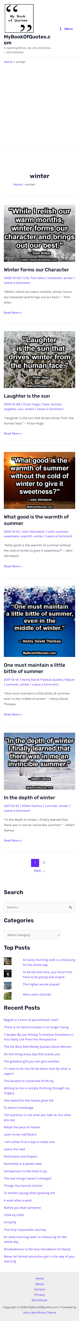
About (39, 1284)
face (46, 404)
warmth (26, 536)
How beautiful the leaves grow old (28, 1100)
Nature (70, 679)
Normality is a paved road (22, 1164)
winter (68, 278)
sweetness (12, 536)
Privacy (39, 1295)
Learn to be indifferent (20, 1134)
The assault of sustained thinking (28, 1081)
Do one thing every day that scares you (32, 1054)
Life (26, 278)
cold (51, 531)
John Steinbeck (33, 531)
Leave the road (14, 1149)
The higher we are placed (41, 984)
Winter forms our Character (36, 270)
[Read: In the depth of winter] (39, 761)
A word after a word (18, 1200)
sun (20, 409)
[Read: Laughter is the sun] (39, 359)
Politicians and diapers (21, 1156)
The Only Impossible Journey (25, 1229)
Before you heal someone (22, 1207)
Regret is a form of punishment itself (31, 1020)
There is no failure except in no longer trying (36, 1027)
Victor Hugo (31, 404)
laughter (10, 409)
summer (61, 531)
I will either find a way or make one (29, 1142)
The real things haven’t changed (27, 1178)
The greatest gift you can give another (31, 1061)
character (55, 278)
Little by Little (14, 1215)
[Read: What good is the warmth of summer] (39, 480)
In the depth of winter (29, 798)
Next (39, 870)
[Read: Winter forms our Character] (39, 233)
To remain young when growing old (29, 1193)
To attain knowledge (18, 1107)
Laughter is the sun (27, 396)
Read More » (13, 312)
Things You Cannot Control (23, 1186)
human (56, 404)
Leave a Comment (17, 283)
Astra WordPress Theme (39, 1312)
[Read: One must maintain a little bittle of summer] (39, 620)
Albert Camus (32, 806)
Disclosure (39, 1300)
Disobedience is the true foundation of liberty (37, 1249)
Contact (39, 1289)
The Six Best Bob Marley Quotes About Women (38, 1046)
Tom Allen (37, 278)
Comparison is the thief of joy (25, 1171)
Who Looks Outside (37, 994)
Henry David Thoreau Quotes (42, 679)
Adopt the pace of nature (22, 1127)
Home (39, 1278)
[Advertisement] (39, 105)
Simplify (10, 1222)
